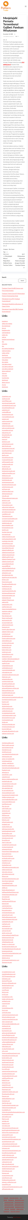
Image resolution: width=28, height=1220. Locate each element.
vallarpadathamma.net (8, 1042)
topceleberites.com (8, 548)
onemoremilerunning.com (9, 1071)
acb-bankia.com (6, 1116)
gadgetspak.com (7, 523)
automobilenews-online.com (10, 688)
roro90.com (5, 990)
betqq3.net (5, 903)
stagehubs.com (6, 396)
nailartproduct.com (7, 491)
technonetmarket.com (8, 595)
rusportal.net (6, 1003)
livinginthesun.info (7, 1008)
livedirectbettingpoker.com (10, 1105)
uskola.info (5, 602)
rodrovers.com (6, 502)
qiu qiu (4, 384)
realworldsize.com (7, 1044)
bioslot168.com (6, 729)
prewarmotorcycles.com (9, 783)
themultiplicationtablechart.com (11, 953)
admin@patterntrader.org (8, 36)
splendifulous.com (7, 543)
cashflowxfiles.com (7, 1078)
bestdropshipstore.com (9, 484)
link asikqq (5, 360)
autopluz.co (5, 772)
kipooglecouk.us (7, 910)
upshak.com (5, 1121)
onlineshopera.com (7, 444)
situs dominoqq (6, 357)
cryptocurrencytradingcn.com (11, 1146)
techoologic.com (7, 656)
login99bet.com (6, 401)
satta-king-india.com (8, 507)
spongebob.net (6, 1028)
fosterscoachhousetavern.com (11, 1053)
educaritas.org (6, 432)
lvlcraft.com (5, 496)
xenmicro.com (6, 441)
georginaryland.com (8, 881)
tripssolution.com (7, 505)
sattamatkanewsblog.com (9, 1144)
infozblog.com (6, 863)
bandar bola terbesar (8, 339)
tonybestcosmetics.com (9, 699)
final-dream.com (7, 616)
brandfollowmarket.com (9, 1153)
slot (7, 252)
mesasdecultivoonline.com (10, 1055)
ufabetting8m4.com (8, 550)
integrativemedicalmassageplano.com (13, 1112)
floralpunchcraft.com (8, 1094)
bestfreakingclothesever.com (11, 1130)
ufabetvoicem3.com (8, 561)
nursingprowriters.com (9, 1137)
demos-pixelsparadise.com (10, 779)
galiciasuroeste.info (8, 829)
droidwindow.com (7, 636)
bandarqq (5, 321)
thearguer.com (6, 1089)
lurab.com (5, 722)
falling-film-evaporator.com (10, 1132)
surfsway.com (6, 489)
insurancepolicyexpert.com (10, 795)
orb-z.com (5, 1051)
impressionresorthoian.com (10, 1128)
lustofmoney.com (7, 1178)
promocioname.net (7, 847)
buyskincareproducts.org (9, 946)
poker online (5, 353)
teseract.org (5, 627)
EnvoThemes (17, 1217)
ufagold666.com (7, 641)
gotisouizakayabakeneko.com (10, 1024)
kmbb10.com (5, 1080)
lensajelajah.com (7, 435)
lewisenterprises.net (8, 448)
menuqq (6, 1198)
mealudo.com (6, 1101)
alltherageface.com (8, 708)
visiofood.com (6, 634)
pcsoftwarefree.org (8, 450)
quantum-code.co (7, 611)
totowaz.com (6, 1148)
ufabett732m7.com (7, 631)
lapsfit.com (5, 530)
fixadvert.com (6, 770)
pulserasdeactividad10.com (10, 935)
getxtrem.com (6, 1082)
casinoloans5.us (6, 906)
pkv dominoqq (6, 326)
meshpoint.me (6, 1026)
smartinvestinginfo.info (9, 591)
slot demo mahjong (7, 366)
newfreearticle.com (8, 1062)
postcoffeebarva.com (8, 1035)
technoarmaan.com (7, 695)
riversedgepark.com (8, 417)
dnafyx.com (5, 455)
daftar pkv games (7, 323)
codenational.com (7, 711)
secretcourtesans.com (8, 403)
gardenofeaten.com (8, 1067)
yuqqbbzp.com (6, 514)
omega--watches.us (8, 763)
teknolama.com (6, 1046)
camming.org (6, 410)
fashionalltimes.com (8, 690)
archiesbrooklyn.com (8, 858)
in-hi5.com (5, 994)
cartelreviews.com (7, 487)
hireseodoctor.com (7, 527)
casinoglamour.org (7, 955)
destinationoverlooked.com (10, 1166)
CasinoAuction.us (7, 908)
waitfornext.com (7, 607)
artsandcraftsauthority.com (10, 731)
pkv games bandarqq (8, 348)
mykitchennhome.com (8, 912)
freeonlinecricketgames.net (10, 851)
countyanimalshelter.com (9, 1157)
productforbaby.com (8, 1049)
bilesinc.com (5, 820)
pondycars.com (6, 652)
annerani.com (6, 811)
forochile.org (6, 840)
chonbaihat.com (6, 865)
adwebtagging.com (7, 1159)
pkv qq (4, 328)
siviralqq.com (6, 1125)
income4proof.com (7, 430)
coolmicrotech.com (7, 681)
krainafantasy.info (7, 997)
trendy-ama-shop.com (8, 629)
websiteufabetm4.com (8, 568)
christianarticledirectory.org (10, 960)
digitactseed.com (7, 493)
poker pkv (5, 335)
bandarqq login (19, 1207)
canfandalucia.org (7, 668)
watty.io (4, 1006)
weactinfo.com (6, 1085)
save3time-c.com (7, 774)
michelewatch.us (7, 761)
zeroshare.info (6, 817)
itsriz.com (5, 1010)
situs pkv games (14, 1198)
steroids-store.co (7, 872)
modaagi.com (6, 824)
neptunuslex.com (7, 756)
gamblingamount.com (8, 1168)
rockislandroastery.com (9, 715)
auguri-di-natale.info (8, 759)
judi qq (4, 337)
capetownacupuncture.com (10, 1015)
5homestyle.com (7, 962)
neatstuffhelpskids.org (9, 835)
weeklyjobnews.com (8, 1155)
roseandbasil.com (7, 883)
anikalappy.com (6, 573)
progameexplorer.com (8, 713)
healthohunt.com (7, 586)
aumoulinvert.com (7, 915)
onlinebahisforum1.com (9, 405)
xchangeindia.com (7, 679)
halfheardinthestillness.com (10, 892)
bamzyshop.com (6, 650)
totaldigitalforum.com (8, 693)
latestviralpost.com (8, 1060)
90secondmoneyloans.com (10, 498)
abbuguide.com (6, 469)
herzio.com (5, 992)
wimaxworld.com (7, 849)
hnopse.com (5, 1173)
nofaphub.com (6, 423)
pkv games (5, 362)
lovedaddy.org (6, 1110)
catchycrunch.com (7, 421)
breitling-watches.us (8, 765)
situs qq (4, 373)
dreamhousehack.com (8, 683)
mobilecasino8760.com (9, 901)
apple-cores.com (7, 933)
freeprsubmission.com (8, 638)
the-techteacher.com (8, 686)
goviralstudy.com (7, 928)
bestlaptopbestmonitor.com (10, 878)
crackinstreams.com (8, 521)
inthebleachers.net (7, 942)
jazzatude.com (6, 813)
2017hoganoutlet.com (8, 976)
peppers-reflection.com (9, 1182)
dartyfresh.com (6, 446)
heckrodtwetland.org (8, 890)
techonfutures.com (7, 654)
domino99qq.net (7, 981)
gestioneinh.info (7, 620)
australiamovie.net (7, 747)
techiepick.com (6, 647)
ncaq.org (4, 439)
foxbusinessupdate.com (9, 1107)
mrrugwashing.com (7, 1114)
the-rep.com (5, 806)
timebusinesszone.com (8, 1180)
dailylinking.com (7, 453)
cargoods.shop (6, 1012)
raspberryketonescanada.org (10, 659)
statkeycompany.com (8, 797)
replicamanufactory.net (9, 539)
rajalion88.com (6, 412)
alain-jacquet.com (7, 1021)
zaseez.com (5, 419)
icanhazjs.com (6, 924)
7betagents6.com (7, 516)
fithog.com (5, 876)
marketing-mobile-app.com (10, 1092)
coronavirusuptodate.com (9, 518)
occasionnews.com (7, 1175)
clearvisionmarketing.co (9, 609)
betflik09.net (6, 437)
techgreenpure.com (8, 482)
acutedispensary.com (8, 1141)
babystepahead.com (8, 1164)
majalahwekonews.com (8, 974)
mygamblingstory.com (8, 972)
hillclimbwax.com (7, 1171)
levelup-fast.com (7, 532)
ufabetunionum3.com (8, 552)
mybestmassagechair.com (9, 894)
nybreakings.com (7, 672)
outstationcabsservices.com (10, 674)
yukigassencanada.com (8, 509)
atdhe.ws (4, 887)
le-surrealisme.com (7, 790)
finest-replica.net (7, 618)
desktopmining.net (7, 940)
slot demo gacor (7, 364)
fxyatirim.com (6, 466)
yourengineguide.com (8, 670)
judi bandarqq (6, 332)
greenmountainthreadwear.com (11, 1139)
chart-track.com (6, 842)
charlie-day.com (6, 1103)
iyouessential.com (7, 460)
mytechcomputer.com (8, 726)
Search (4, 277)
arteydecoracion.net (8, 874)
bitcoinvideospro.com (8, 1017)
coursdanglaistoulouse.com (10, 754)
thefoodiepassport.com (9, 917)
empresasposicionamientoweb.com (12, 697)
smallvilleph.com (7, 826)
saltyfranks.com (6, 808)
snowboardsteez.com (8, 1073)
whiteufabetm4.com (8, 570)
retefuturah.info (7, 588)
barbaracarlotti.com (8, 937)
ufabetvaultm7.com (7, 557)
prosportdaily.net (7, 622)
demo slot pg (6, 382)
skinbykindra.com (7, 706)
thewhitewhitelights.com (9, 885)
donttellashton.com (8, 985)
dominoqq (5, 355)
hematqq (12, 1209)
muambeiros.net (7, 860)
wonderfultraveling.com (9, 845)
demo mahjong (6, 371)
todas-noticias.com (7, 999)
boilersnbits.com (7, 1058)
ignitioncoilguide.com (8, 724)
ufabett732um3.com (8, 600)
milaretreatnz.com (7, 822)
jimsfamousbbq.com (8, 743)
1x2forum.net (6, 398)
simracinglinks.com (7, 786)
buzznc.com (5, 702)
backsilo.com (6, 1123)
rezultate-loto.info (7, 541)
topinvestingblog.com (8, 802)
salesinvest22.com (7, 625)
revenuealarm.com (7, 720)
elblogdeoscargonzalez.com (10, 867)
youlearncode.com (7, 464)
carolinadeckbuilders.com (9, 799)
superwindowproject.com (9, 919)
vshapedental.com (7, 665)
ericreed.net (5, 897)
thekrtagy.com (6, 677)
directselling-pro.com (8, 717)
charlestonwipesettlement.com (11, 1150)
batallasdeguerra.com (8, 831)
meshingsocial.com (7, 1087)
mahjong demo (6, 351)
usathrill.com (6, 663)
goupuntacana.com (7, 414)
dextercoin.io (6, 958)
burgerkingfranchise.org (9, 1039)
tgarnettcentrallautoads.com (10, 768)
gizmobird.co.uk (6, 750)
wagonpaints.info (7, 604)
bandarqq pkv (6, 330)
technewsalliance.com (8, 593)
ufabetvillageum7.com (8, 559)
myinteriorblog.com (8, 643)
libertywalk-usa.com (8, 745)
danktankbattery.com (8, 1098)
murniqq (6, 1209)
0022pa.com (5, 815)
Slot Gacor (11, 249)
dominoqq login (19, 1200)
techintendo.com (7, 480)
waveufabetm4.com (8, 564)
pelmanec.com (6, 978)
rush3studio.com (7, 987)
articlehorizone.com (8, 512)
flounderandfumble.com (9, 584)
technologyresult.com (8, 471)
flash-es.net (5, 1119)
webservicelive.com (8, 733)
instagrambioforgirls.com (9, 1076)
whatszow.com (6, 475)
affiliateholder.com (7, 1189)
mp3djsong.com (6, 752)
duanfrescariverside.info (9, 577)
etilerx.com (5, 579)
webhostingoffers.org (8, 473)
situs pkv (4, 344)
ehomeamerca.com (7, 478)
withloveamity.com (7, 462)
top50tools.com (6, 804)
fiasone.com (5, 1096)
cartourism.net (6, 930)
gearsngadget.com (7, 525)
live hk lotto (5, 378)
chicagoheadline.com (8, 407)
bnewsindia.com (7, 645)
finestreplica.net (7, 582)
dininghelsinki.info (7, 575)
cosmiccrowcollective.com (10, 1019)
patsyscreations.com (8, 428)
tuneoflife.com (6, 1184)
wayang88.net (6, 566)
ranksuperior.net (7, 1162)
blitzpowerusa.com (7, 1064)
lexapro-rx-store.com (8, 944)
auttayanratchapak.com (9, 1033)
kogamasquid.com (7, 951)
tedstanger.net (6, 598)
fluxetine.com (6, 899)
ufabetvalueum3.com (8, 555)
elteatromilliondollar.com (9, 1037)
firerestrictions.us (7, 856)
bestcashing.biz (6, 854)
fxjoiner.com (5, 704)
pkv (3, 341)
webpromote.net (7, 869)
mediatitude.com (7, 781)
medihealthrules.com (8, 661)
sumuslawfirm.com (7, 1135)
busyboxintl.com (7, 1030)
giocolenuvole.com (7, 457)
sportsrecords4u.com (8, 546)
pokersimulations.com (8, 536)
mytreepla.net (6, 534)
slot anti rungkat (9, 1207)
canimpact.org (6, 926)
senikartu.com (6, 1001)
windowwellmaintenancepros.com (12, 1187)
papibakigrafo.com (7, 921)
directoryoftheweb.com (9, 983)
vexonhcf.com (6, 777)
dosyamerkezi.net (7, 788)
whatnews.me (6, 613)
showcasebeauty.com (8, 793)
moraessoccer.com (7, 838)
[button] (25, 6)
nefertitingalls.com (7, 426)
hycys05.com (6, 1069)
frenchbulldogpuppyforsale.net (11, 949)
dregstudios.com (7, 833)
